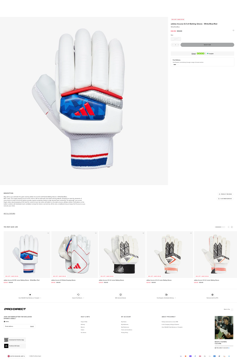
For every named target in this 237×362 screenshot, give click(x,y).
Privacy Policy (124, 332)
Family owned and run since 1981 (170, 322)
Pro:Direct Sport (37, 356)
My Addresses (124, 324)
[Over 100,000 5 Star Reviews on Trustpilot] (30, 296)
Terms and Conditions (126, 330)
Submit (32, 326)
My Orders (123, 322)
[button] (175, 64)
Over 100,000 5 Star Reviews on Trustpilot (172, 327)
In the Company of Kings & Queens (170, 324)
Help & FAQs (84, 322)
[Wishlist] (233, 30)
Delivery (83, 324)
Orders (82, 330)
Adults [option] (177, 39)
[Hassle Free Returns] (78, 296)
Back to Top (227, 309)
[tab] (6, 321)
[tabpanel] (19, 326)
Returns (83, 327)
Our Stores (83, 332)
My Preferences (125, 327)
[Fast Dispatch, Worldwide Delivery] (166, 296)
